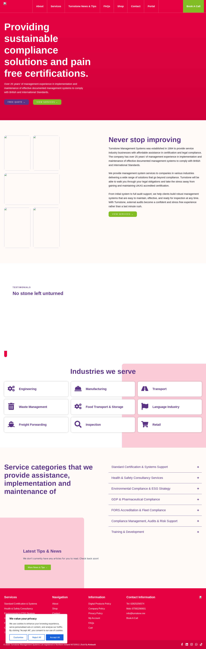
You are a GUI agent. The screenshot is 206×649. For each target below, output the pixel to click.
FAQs (107, 6)
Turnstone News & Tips (82, 6)
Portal (151, 6)
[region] (36, 628)
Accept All (55, 637)
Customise (18, 637)
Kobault (92, 644)
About (39, 6)
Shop (120, 6)
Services (56, 6)
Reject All (36, 637)
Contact (135, 6)
